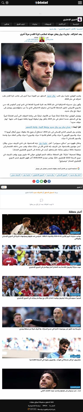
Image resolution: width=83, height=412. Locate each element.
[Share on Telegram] (37, 181)
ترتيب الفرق (21, 24)
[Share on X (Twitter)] (45, 181)
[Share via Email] (34, 181)
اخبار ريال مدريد (75, 175)
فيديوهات (48, 24)
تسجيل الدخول (49, 192)
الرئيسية (76, 24)
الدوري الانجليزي (38, 175)
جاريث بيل (43, 143)
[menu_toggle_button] (80, 3)
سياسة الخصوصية (34, 406)
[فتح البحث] (3, 3)
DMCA (45, 406)
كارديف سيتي (15, 175)
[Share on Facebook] (49, 181)
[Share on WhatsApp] (41, 181)
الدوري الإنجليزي (75, 233)
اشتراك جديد (37, 192)
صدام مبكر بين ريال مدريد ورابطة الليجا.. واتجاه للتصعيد (48, 127)
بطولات (32, 402)
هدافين (6, 24)
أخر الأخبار (62, 24)
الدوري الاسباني (62, 175)
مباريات (34, 24)
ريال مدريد (51, 96)
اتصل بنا (52, 406)
